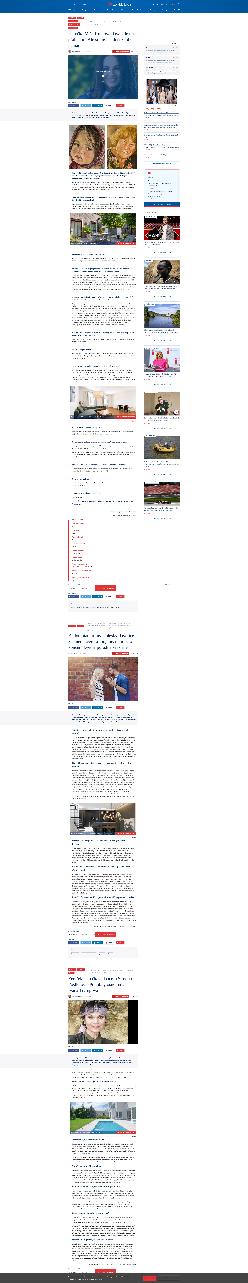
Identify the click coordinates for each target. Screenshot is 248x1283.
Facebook (132, 1264)
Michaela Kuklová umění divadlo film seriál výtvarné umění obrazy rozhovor (96, 608)
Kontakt (177, 10)
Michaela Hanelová (77, 996)
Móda (123, 10)
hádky (110, 954)
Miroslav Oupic (76, 51)
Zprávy (164, 10)
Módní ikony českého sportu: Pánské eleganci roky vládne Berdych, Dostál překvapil (162, 72)
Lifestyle (110, 10)
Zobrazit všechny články (162, 252)
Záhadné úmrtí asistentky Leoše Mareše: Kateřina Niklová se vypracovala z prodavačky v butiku (160, 194)
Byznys (84, 10)
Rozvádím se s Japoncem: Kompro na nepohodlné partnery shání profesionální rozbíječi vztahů (161, 51)
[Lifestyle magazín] (119, 4)
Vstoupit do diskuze (107, 588)
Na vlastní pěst (152, 482)
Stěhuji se (150, 304)
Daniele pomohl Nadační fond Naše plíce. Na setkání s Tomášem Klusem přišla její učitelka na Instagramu (161, 126)
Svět (147, 47)
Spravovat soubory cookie (169, 1278)
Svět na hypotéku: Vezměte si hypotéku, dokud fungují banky (161, 136)
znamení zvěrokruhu (89, 954)
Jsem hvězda (149, 67)
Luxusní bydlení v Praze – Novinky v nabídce (158, 155)
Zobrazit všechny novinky (161, 164)
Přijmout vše (149, 1278)
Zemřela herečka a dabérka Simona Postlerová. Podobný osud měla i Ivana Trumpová (100, 984)
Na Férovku (150, 436)
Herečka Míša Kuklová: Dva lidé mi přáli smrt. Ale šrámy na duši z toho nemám (101, 39)
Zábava (80, 17)
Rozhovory (151, 10)
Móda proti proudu (153, 348)
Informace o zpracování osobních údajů (91, 1279)
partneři (102, 954)
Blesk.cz (103, 1264)
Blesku (102, 1222)
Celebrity (97, 10)
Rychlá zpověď (74, 24)
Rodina (148, 57)
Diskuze (87, 588)
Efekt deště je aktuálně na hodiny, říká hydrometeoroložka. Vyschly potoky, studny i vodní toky (161, 146)
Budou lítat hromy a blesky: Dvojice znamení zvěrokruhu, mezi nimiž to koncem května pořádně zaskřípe (101, 641)
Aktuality (71, 10)
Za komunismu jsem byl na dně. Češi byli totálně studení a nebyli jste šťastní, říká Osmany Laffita (160, 183)
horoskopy (74, 954)
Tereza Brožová (72, 653)
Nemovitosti (136, 10)
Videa (84, 4)
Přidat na (121, 51)
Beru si (148, 260)
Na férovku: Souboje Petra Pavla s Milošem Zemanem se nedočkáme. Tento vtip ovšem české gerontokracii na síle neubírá (161, 115)
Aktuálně (81, 969)
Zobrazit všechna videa (162, 204)
